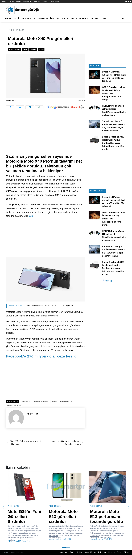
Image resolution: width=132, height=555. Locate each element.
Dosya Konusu (41, 18)
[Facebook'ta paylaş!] (10, 107)
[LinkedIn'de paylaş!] (30, 107)
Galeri (65, 18)
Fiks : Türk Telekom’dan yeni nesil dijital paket (25, 442)
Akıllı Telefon (16, 29)
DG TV (74, 18)
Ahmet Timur (11, 100)
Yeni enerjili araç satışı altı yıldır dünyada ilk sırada (66, 442)
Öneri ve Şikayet (54, 1)
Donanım (26, 18)
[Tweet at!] (20, 107)
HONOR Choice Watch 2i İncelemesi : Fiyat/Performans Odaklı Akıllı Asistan (114, 110)
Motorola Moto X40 (66, 401)
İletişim (18, 1)
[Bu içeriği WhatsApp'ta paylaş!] (39, 107)
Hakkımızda (4, 1)
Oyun (103, 18)
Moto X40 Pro (26, 401)
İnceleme (55, 18)
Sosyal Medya (27, 1)
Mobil (17, 18)
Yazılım (94, 18)
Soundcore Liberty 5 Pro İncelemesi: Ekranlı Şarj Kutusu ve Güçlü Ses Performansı (113, 126)
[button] (3, 507)
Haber (8, 18)
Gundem (33, 49)
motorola (54, 401)
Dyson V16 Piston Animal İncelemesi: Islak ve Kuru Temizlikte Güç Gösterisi (114, 76)
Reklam (44, 1)
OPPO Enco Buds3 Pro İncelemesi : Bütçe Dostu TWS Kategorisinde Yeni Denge (113, 93)
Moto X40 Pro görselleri (41, 401)
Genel (25, 49)
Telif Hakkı (37, 1)
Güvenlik (84, 18)
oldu (30, 216)
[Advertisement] (45, 135)
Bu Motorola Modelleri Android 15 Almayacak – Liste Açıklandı (40, 306)
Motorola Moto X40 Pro (14, 405)
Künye (12, 1)
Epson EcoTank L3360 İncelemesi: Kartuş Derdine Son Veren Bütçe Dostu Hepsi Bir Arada (113, 143)
